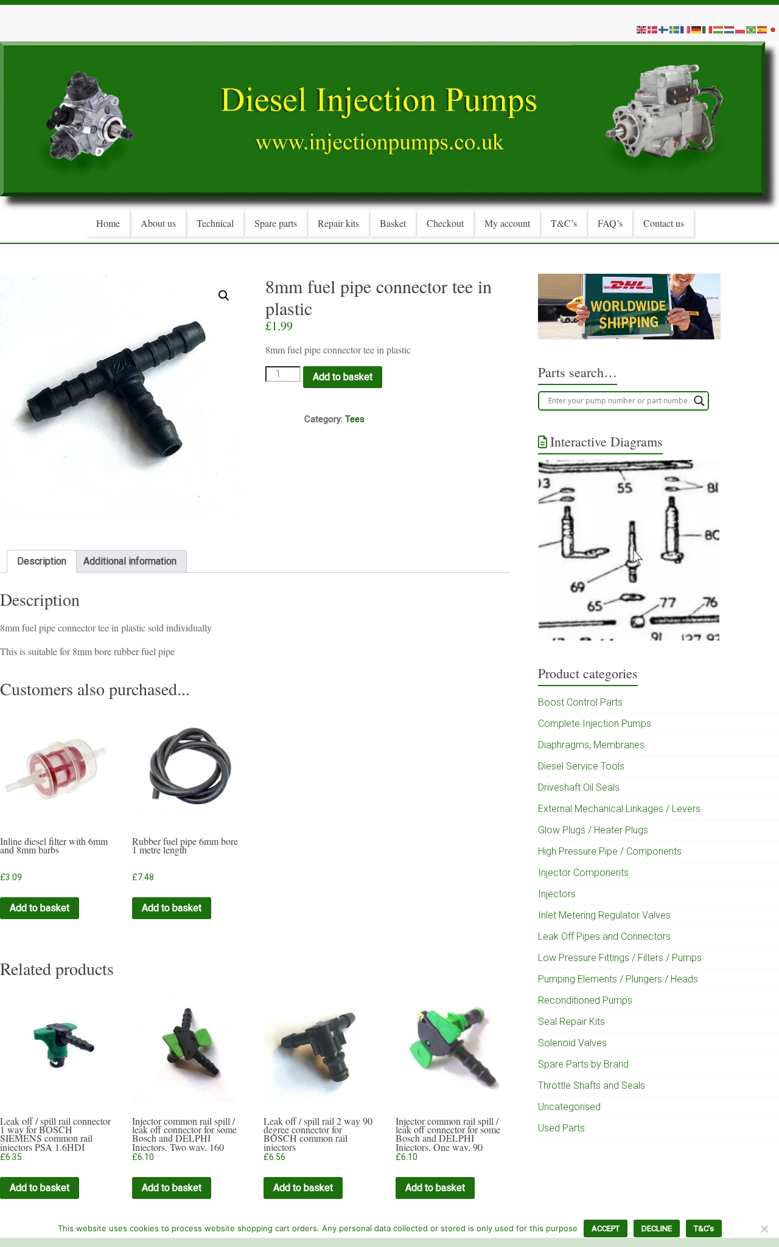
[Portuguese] (751, 29)
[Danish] (653, 29)
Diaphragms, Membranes (591, 745)
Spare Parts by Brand (583, 1064)
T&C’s (564, 223)
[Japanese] (773, 29)
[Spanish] (762, 29)
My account (507, 223)
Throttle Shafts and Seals (591, 1085)
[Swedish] (674, 29)
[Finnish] (663, 29)
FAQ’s (610, 223)
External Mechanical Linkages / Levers (619, 809)
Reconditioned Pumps (585, 1000)
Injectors (557, 894)
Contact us (663, 223)
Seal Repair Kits (571, 1021)
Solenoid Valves (572, 1043)
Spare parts (275, 223)
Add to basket (342, 377)
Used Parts (561, 1128)
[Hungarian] (718, 29)
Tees (355, 419)
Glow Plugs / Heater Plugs (593, 830)
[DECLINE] (764, 1229)
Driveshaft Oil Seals (579, 787)
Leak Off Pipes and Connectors (604, 936)
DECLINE (656, 1228)
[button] (224, 296)
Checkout (445, 223)
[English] (642, 29)
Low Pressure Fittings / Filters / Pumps (620, 958)
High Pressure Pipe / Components (610, 851)
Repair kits (338, 223)
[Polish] (740, 29)
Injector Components (583, 872)
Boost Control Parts (580, 702)
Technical (215, 223)
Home (108, 223)
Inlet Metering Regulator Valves (604, 915)
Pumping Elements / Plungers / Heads (618, 979)
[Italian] (707, 29)
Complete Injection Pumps (594, 723)
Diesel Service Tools (581, 766)
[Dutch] (729, 29)
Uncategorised (569, 1107)
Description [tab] (41, 561)
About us (158, 223)
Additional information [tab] (129, 561)
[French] (685, 29)
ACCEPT (606, 1228)
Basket (393, 223)
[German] (696, 29)
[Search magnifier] (699, 400)
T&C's (704, 1228)
